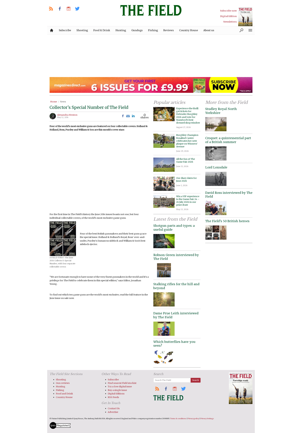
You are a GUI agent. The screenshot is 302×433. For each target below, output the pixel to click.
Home (53, 101)
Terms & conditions (178, 419)
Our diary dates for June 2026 (186, 179)
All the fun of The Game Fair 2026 (185, 160)
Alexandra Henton (67, 114)
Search (195, 380)
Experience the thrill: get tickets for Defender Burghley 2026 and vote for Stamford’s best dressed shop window (188, 115)
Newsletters (230, 21)
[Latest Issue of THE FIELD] (245, 16)
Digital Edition (228, 16)
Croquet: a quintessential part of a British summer (228, 140)
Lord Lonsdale (216, 167)
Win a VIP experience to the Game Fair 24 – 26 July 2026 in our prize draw (187, 200)
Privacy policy (193, 419)
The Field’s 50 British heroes (227, 221)
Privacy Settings (207, 419)
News (63, 101)
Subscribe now (228, 10)
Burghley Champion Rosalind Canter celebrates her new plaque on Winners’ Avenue (187, 141)
